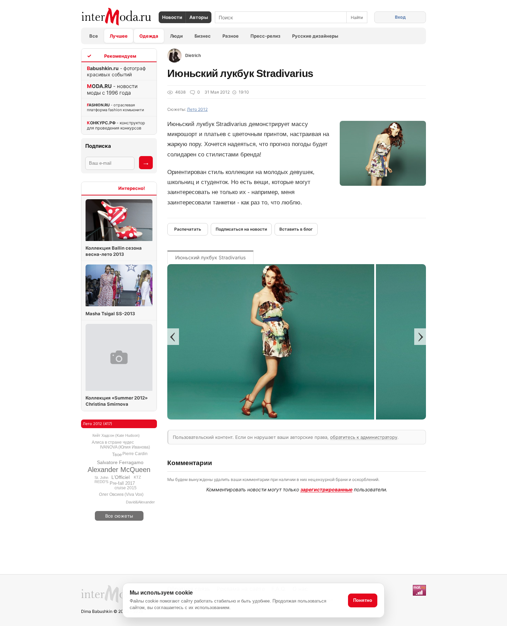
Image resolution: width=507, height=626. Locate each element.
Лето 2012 (197, 109)
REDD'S (101, 482)
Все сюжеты (119, 516)
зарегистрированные (326, 489)
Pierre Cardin (135, 453)
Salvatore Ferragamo (120, 462)
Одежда (148, 36)
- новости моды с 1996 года (112, 89)
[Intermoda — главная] (116, 17)
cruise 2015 (126, 487)
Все (93, 36)
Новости (172, 17)
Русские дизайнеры (315, 36)
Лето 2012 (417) (97, 423)
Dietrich (193, 55)
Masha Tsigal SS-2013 (110, 313)
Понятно (362, 600)
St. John (101, 477)
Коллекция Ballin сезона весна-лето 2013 (114, 251)
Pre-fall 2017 (122, 483)
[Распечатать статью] (187, 229)
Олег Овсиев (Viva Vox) (121, 494)
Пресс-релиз (265, 36)
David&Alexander (140, 502)
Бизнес (203, 36)
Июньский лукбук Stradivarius (210, 257)
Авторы (198, 17)
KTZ (137, 477)
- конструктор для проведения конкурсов (116, 125)
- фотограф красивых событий (116, 71)
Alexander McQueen (119, 469)
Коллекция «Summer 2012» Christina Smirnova (117, 401)
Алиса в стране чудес (113, 442)
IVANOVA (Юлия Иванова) (125, 447)
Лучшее (119, 36)
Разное (230, 36)
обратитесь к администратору (363, 437)
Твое (117, 454)
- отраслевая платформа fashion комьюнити (115, 107)
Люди (176, 36)
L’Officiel (120, 477)
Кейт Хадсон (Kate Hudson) (116, 435)
